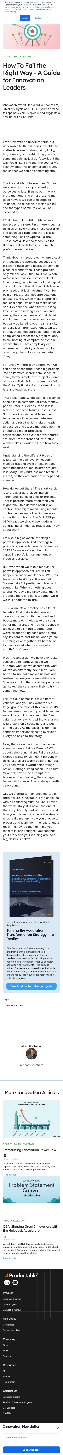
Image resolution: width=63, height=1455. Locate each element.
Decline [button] (38, 18)
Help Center (9, 1382)
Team (5, 1351)
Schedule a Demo (11, 1397)
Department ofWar (12, 1330)
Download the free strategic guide (31, 986)
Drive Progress (10, 1304)
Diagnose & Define (12, 1299)
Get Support (9, 1408)
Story (5, 1345)
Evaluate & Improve (12, 1310)
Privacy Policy (10, 11)
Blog (5, 1371)
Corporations (9, 1325)
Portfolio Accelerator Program (17, 1402)
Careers (7, 1356)
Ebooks (6, 1376)
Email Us (7, 1413)
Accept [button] (25, 18)
